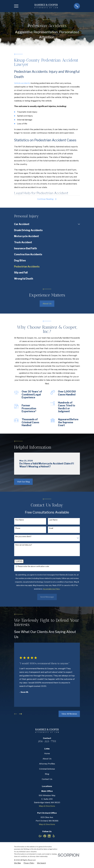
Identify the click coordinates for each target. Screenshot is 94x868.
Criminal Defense (47, 769)
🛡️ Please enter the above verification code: (32, 566)
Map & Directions (47, 806)
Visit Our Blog (23, 482)
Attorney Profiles (47, 764)
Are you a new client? (23, 536)
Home (47, 753)
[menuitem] (45, 224)
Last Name (53, 520)
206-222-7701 (47, 741)
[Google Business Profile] (40, 836)
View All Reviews (69, 714)
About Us (47, 303)
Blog (47, 774)
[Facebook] (44, 836)
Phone (17, 528)
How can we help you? (23, 545)
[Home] (46, 6)
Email (51, 528)
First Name (19, 520)
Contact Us (47, 779)
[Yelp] (53, 836)
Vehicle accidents (22, 83)
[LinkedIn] (49, 836)
